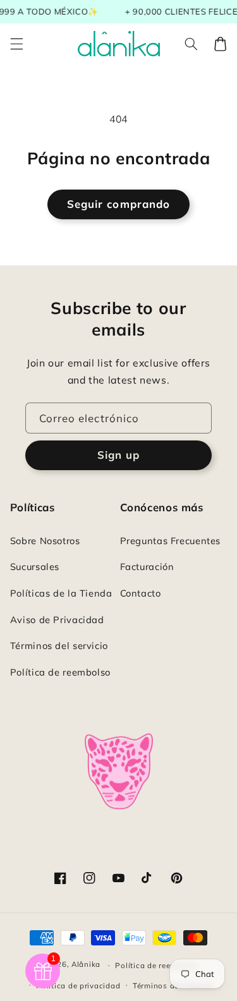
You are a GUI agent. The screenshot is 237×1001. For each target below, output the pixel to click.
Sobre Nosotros (45, 541)
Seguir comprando (118, 203)
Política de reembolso (60, 672)
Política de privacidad (78, 985)
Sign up (118, 454)
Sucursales (34, 567)
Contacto (140, 593)
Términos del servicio (59, 646)
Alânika (85, 964)
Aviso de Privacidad (57, 620)
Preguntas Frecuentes (170, 541)
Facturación (147, 567)
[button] (16, 43)
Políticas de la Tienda (61, 593)
